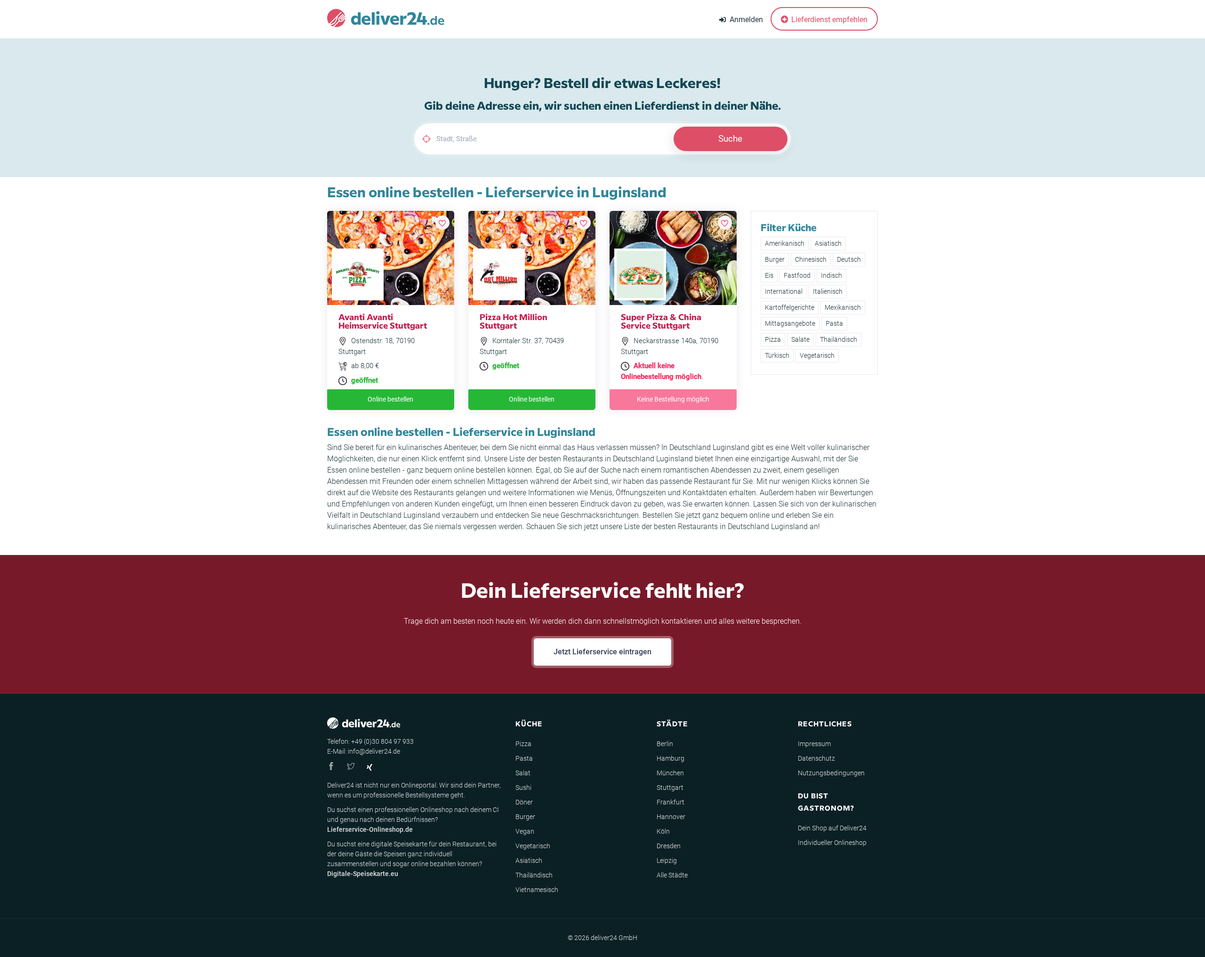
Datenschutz (816, 758)
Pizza (773, 339)
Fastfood (797, 275)
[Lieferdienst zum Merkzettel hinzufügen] (442, 223)
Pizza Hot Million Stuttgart (513, 321)
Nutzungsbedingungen (831, 773)
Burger (775, 259)
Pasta (834, 323)
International (784, 291)
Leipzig (667, 860)
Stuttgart (670, 787)
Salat (522, 773)
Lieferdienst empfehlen (828, 19)
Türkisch (777, 355)
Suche (730, 138)
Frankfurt (670, 802)
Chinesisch (811, 259)
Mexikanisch (843, 307)
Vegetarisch (817, 355)
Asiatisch (828, 243)
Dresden (669, 846)
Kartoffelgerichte (789, 307)
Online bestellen (390, 399)
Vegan (524, 831)
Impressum (814, 744)
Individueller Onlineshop (832, 842)
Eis (769, 275)
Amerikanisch (784, 243)
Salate (800, 339)
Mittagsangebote (790, 323)
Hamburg (670, 758)
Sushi (523, 787)
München (670, 773)
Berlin (665, 744)
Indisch (831, 275)
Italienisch (828, 291)
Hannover (671, 816)
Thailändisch (838, 339)
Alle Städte (672, 875)
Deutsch (849, 259)
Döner (524, 802)
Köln (663, 831)
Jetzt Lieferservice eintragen (602, 651)
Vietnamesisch (536, 889)
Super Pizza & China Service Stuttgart (661, 321)
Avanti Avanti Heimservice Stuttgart (382, 321)
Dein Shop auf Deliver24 (832, 828)
